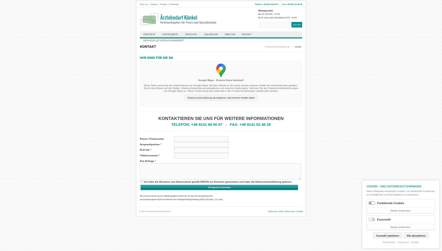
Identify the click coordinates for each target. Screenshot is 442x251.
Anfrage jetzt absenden (219, 187)
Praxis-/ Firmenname (152, 138)
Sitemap (154, 4)
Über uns (144, 4)
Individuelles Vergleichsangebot (163, 40)
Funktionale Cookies (390, 203)
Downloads (174, 4)
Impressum (272, 211)
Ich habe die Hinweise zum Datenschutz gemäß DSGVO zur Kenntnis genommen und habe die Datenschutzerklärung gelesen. (218, 181)
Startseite (149, 34)
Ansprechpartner (150, 144)
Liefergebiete (170, 34)
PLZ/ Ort (145, 150)
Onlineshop (211, 34)
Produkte (191, 34)
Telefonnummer (150, 155)
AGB (281, 211)
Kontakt (163, 4)
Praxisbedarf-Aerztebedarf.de (277, 47)
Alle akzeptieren (416, 235)
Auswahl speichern (387, 235)
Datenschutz (289, 211)
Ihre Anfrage (148, 161)
